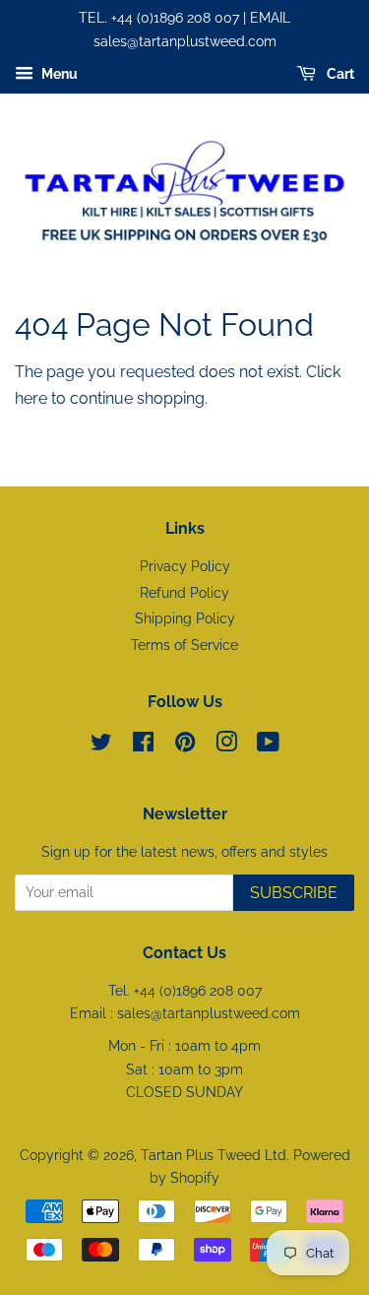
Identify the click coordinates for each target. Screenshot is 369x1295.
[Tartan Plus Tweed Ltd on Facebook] (143, 745)
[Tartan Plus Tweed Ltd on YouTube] (268, 745)
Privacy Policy (185, 566)
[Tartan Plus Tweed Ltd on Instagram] (226, 745)
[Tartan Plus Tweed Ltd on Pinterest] (185, 745)
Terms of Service (184, 645)
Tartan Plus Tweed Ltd (213, 1155)
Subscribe (294, 892)
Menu (58, 74)
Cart (339, 74)
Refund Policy (184, 593)
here (31, 398)
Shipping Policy (185, 618)
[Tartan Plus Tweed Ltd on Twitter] (101, 745)
